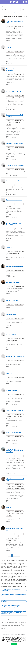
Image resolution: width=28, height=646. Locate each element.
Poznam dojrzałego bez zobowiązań (13, 224)
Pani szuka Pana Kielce (18, 622)
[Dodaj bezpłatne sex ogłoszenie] (23, 2)
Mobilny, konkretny (12, 300)
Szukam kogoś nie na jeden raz (14, 529)
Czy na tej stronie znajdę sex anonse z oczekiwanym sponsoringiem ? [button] (11, 606)
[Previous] (9, 555)
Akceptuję (14, 644)
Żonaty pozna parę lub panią (15, 356)
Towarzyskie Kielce (5, 634)
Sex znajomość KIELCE (13, 282)
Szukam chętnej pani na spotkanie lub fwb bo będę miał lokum (14, 450)
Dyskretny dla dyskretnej (14, 200)
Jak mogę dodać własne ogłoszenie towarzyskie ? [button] (10, 589)
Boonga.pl (3, 12)
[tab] (14, 589)
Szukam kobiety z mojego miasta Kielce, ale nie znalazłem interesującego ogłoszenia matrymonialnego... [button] (13, 612)
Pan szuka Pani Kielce (6, 622)
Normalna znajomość (13, 181)
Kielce (8, 12)
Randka (8, 507)
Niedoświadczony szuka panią (15, 410)
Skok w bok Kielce (15, 634)
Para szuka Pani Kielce (16, 625)
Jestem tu (9, 373)
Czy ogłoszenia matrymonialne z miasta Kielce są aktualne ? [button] (13, 600)
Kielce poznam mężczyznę (14, 143)
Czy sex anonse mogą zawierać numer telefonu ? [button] (13, 595)
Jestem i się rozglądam (13, 432)
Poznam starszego (12, 334)
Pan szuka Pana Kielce (15, 624)
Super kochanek (11, 314)
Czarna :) (8, 247)
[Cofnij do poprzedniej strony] (1, 2)
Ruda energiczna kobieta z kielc (14, 21)
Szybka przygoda (11, 390)
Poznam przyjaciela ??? (13, 91)
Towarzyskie (14, 12)
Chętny (8, 47)
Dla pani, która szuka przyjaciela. (12, 69)
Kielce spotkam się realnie (14, 266)
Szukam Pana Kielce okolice (15, 165)
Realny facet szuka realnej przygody (14, 115)
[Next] (18, 555)
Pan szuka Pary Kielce (15, 627)
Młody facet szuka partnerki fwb (15, 479)
